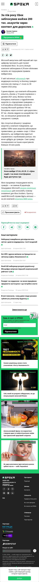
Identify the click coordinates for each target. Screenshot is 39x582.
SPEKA (8, 554)
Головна (4, 10)
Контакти (27, 490)
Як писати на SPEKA (30, 506)
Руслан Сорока (11, 31)
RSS (3, 498)
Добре (19, 578)
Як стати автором (29, 502)
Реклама (27, 516)
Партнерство (28, 520)
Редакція (27, 481)
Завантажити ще (19, 309)
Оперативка (12, 11)
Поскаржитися (31, 212)
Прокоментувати (12, 212)
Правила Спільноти (30, 499)
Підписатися (10, 44)
